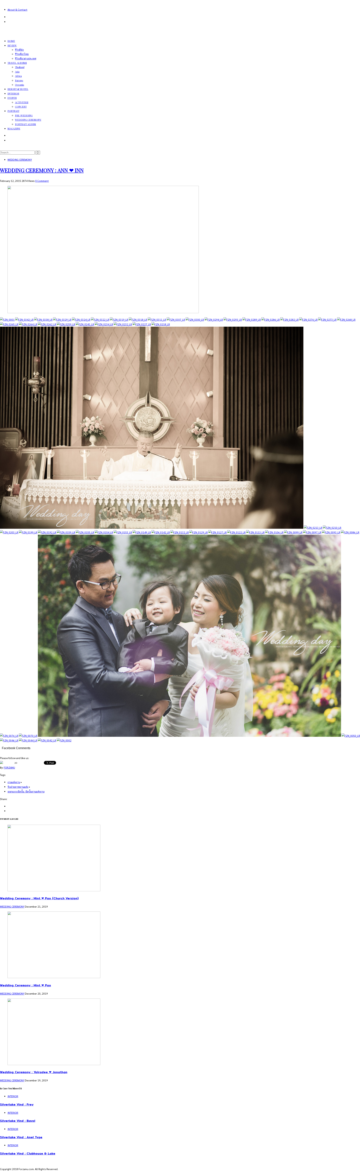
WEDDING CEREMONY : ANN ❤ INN (42, 170)
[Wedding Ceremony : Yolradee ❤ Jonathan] (54, 1064)
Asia (17, 71)
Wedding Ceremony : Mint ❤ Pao (25, 985)
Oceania (19, 84)
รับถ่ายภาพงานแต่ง (18, 786)
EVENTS (12, 97)
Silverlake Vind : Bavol (17, 1120)
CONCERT (21, 106)
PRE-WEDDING (24, 115)
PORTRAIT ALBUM (25, 124)
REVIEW (12, 45)
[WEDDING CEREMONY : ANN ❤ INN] (103, 312)
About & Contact (17, 9)
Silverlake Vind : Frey (17, 1104)
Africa (18, 75)
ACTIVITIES (21, 102)
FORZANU (9, 767)
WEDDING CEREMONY (28, 119)
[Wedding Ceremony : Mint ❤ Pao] (54, 977)
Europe (19, 80)
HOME (11, 40)
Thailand (19, 67)
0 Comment (42, 180)
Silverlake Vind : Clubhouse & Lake (27, 1153)
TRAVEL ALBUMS (17, 62)
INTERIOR (13, 93)
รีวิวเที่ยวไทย (22, 54)
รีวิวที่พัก (19, 49)
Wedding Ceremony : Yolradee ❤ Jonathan (33, 1072)
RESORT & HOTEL (18, 89)
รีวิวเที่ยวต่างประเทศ (25, 58)
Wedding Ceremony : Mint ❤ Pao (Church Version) (39, 898)
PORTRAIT (13, 110)
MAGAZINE (14, 128)
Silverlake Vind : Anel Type (21, 1137)
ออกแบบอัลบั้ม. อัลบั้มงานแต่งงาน (26, 791)
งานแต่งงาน (14, 782)
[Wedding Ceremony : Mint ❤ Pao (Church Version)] (54, 890)
